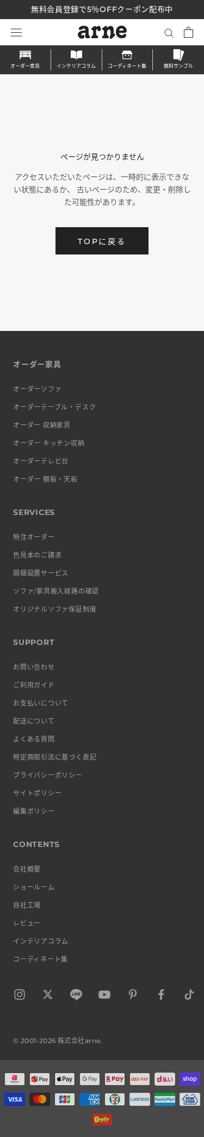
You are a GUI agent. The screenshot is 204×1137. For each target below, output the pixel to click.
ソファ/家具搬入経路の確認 (56, 591)
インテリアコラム (76, 66)
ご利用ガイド (34, 685)
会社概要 (27, 869)
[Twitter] (47, 996)
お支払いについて (41, 703)
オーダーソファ (37, 389)
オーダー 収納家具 (42, 425)
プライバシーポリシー (48, 775)
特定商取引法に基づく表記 (54, 757)
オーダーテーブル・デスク (54, 407)
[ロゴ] (102, 32)
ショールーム (34, 887)
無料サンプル (178, 66)
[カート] (188, 32)
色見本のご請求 (37, 555)
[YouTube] (104, 996)
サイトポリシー (37, 793)
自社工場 (27, 905)
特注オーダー (34, 537)
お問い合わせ (34, 667)
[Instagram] (19, 996)
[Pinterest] (132, 996)
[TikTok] (189, 996)
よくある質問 (34, 739)
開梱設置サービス (41, 573)
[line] (76, 996)
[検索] (169, 32)
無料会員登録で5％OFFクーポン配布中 (102, 9)
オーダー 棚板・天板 (45, 479)
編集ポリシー (34, 811)
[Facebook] (161, 996)
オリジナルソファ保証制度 (54, 609)
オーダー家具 (25, 66)
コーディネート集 (127, 66)
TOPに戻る (102, 241)
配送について (34, 721)
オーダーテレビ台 (41, 461)
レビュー (27, 923)
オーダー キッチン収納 (49, 443)
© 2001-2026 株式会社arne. (57, 1041)
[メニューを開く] (16, 32)
